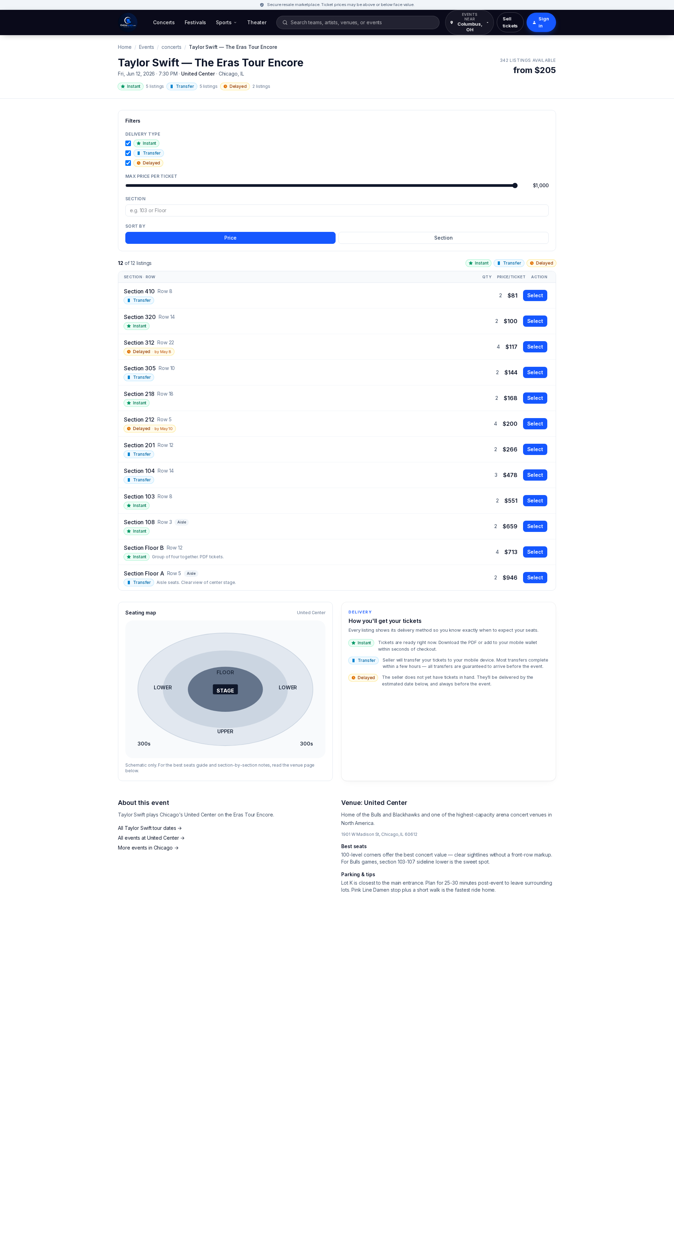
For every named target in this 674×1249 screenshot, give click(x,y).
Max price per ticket (151, 176)
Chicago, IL (231, 74)
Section (135, 198)
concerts (171, 47)
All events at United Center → (151, 838)
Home (125, 47)
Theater (256, 22)
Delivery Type (142, 134)
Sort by (135, 226)
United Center (198, 74)
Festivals (195, 22)
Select (535, 295)
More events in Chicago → (148, 848)
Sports (223, 22)
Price (230, 238)
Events (146, 47)
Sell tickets (510, 22)
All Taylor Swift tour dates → (150, 828)
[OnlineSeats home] (128, 22)
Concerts (164, 22)
